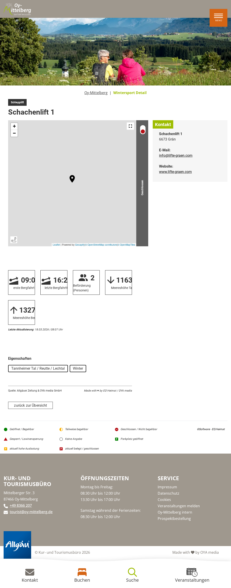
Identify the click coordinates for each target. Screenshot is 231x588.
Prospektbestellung (174, 518)
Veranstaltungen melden (179, 505)
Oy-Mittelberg (96, 92)
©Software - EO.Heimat (211, 429)
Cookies (164, 499)
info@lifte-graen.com (175, 155)
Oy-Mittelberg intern (175, 512)
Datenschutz (168, 493)
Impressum (167, 486)
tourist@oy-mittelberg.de (31, 511)
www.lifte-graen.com (175, 172)
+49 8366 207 (21, 505)
